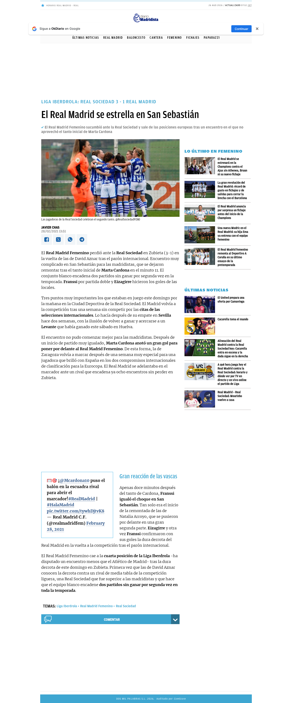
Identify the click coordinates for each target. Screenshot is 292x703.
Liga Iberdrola (67, 606)
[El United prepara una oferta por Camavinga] (201, 304)
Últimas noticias (85, 38)
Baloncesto (136, 38)
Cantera (156, 38)
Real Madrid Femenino (96, 606)
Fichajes (193, 38)
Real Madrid (113, 38)
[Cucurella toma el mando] (201, 326)
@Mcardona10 (74, 480)
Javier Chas (50, 227)
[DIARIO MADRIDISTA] (146, 15)
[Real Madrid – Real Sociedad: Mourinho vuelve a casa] (201, 399)
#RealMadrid (81, 498)
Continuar (241, 29)
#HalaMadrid (60, 504)
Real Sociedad (126, 606)
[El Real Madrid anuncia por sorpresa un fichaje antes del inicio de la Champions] (201, 213)
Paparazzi (212, 38)
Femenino (174, 38)
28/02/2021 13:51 (53, 231)
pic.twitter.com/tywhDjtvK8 (75, 511)
